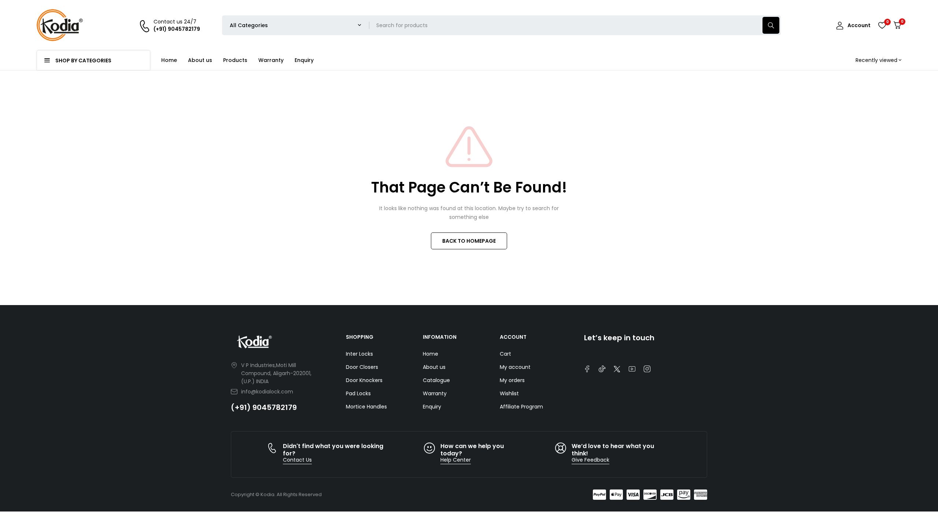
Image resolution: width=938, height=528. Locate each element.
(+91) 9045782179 (264, 407)
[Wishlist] (882, 25)
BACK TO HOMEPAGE (469, 241)
